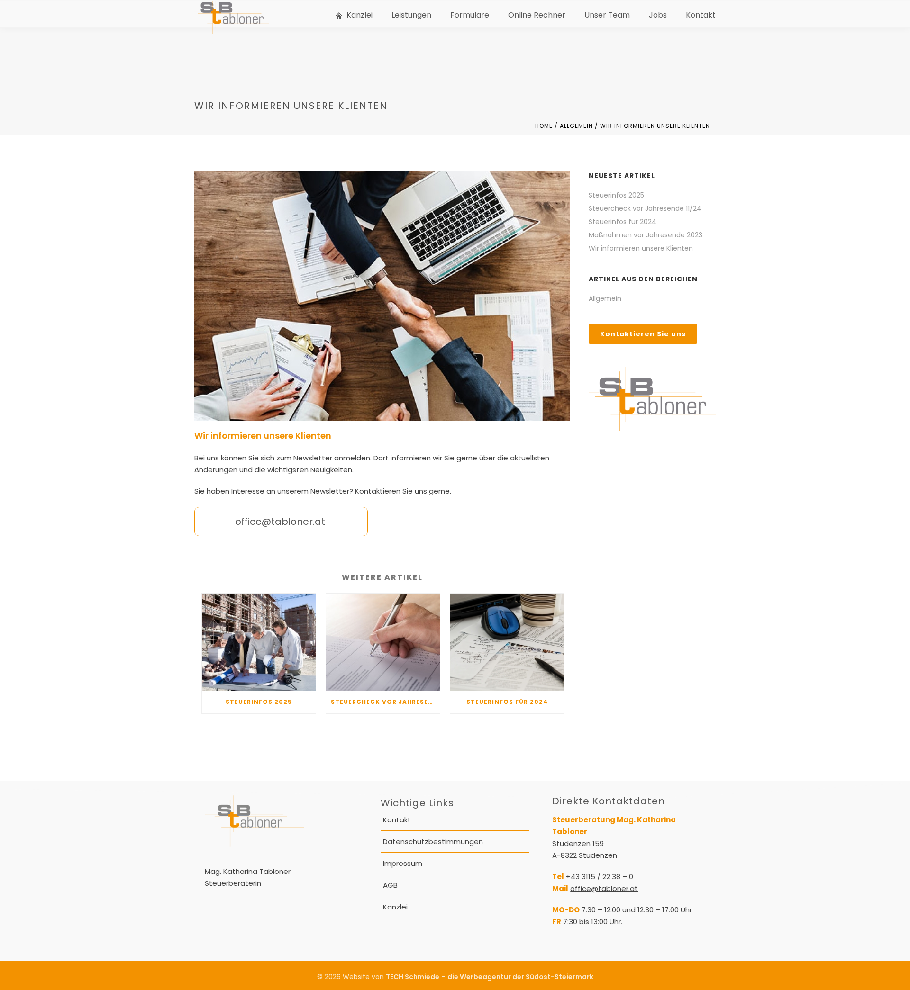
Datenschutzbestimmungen (433, 841)
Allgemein (576, 126)
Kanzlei (359, 14)
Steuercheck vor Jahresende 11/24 (385, 702)
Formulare (469, 14)
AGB (390, 885)
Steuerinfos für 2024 (507, 702)
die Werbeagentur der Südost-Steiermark (520, 976)
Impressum (402, 863)
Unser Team (607, 14)
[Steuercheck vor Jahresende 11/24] (383, 642)
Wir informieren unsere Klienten (641, 248)
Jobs (658, 14)
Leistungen (411, 14)
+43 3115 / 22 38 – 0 (599, 877)
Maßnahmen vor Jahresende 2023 (645, 235)
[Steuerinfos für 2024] (507, 642)
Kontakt (701, 14)
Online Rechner (536, 14)
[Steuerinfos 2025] (259, 642)
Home (544, 126)
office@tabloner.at (604, 888)
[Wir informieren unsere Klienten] (382, 296)
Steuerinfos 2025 (259, 702)
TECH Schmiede (412, 976)
